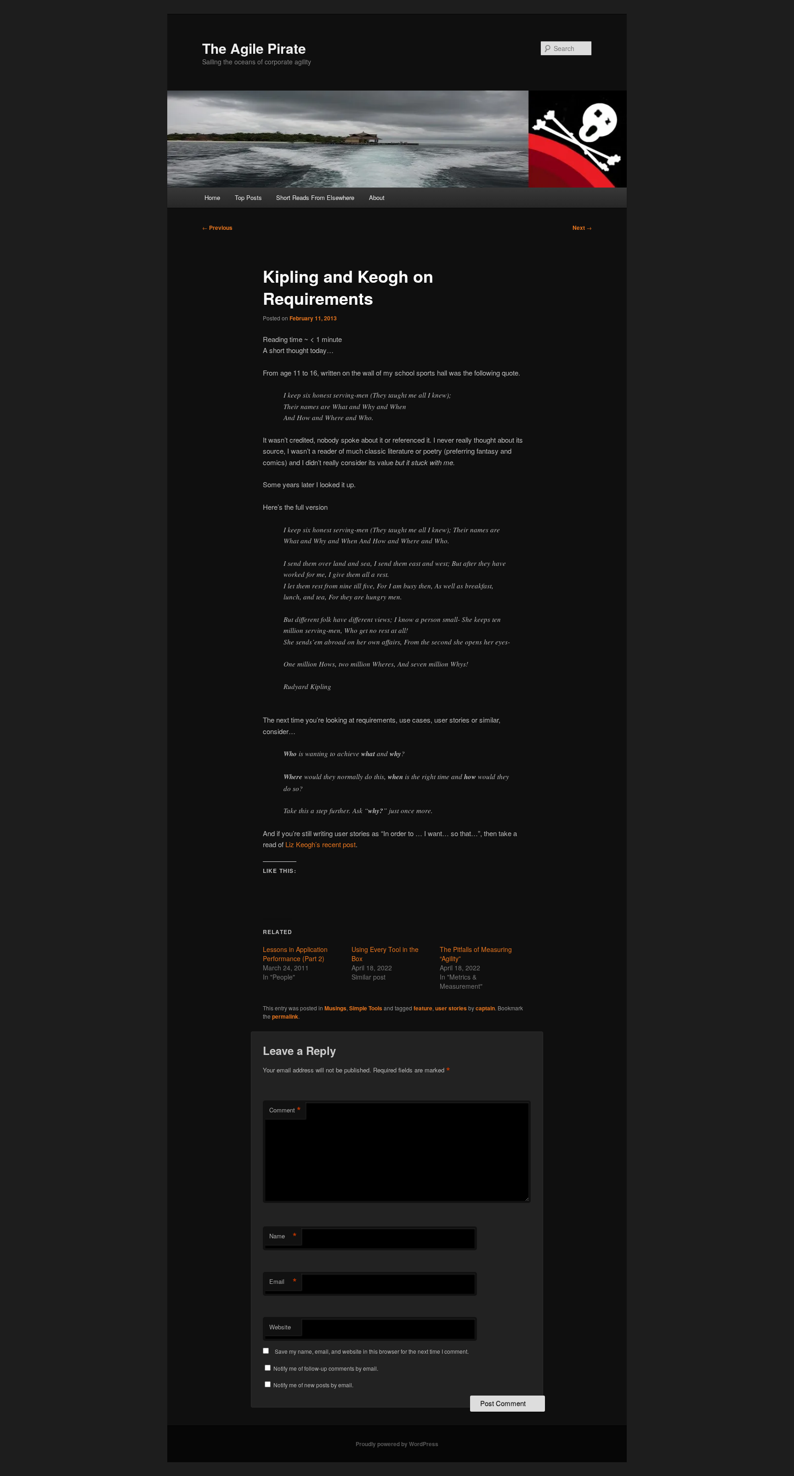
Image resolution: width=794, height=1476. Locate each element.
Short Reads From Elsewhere (315, 197)
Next (582, 227)
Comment (285, 1110)
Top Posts (248, 197)
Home (212, 197)
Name (283, 1236)
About (377, 197)
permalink (285, 1016)
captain (485, 1008)
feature (423, 1008)
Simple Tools (365, 1008)
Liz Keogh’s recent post (320, 844)
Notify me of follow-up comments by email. (325, 1368)
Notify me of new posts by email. (313, 1385)
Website (280, 1326)
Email (283, 1281)
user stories (451, 1008)
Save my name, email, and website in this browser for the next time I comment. (372, 1351)
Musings (335, 1008)
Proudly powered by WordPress (397, 1444)
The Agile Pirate (254, 48)
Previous (217, 227)
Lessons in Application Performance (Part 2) (295, 954)
